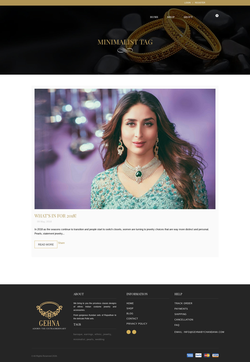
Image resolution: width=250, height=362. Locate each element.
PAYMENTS (181, 309)
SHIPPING (180, 314)
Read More (46, 244)
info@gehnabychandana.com (204, 332)
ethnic (98, 334)
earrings (88, 334)
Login (187, 3)
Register (200, 3)
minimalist (79, 339)
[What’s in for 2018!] (125, 149)
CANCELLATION (183, 319)
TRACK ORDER (183, 303)
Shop (130, 308)
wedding (99, 339)
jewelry (107, 334)
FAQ (176, 325)
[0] (214, 17)
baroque (77, 334)
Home (130, 303)
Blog (130, 313)
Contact (132, 318)
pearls (90, 339)
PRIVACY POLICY (137, 323)
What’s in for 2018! (55, 216)
